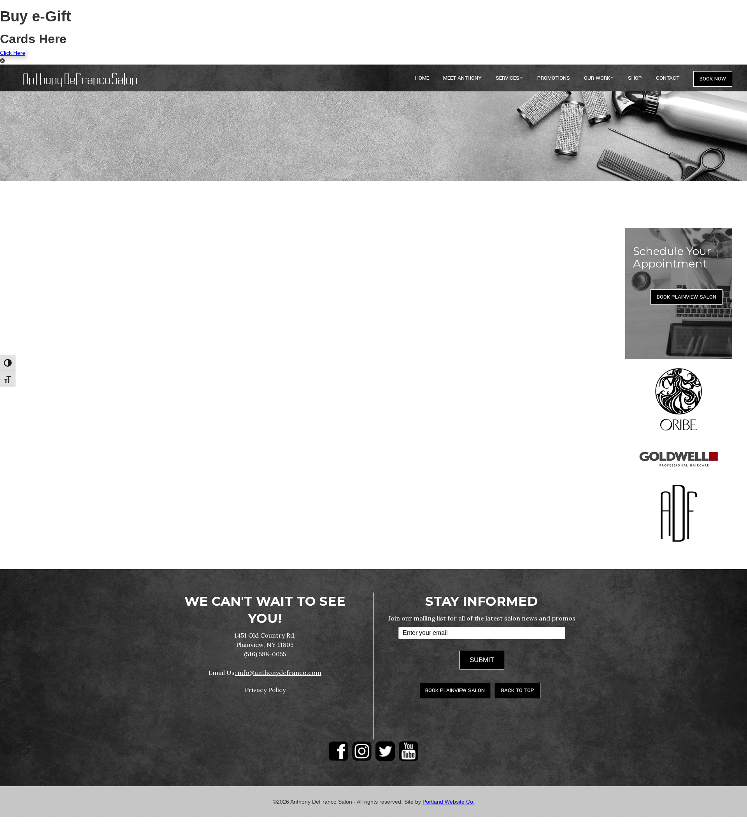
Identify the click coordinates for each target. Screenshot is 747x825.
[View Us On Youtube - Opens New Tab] (408, 751)
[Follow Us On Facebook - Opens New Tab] (338, 751)
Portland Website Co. (449, 802)
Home (422, 78)
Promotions (553, 78)
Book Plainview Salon (686, 297)
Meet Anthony (462, 78)
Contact (667, 78)
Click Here (12, 53)
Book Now (713, 78)
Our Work (597, 78)
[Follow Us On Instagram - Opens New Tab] (362, 751)
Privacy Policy (265, 690)
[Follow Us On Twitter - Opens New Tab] (385, 751)
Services (507, 78)
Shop (635, 78)
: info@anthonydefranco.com (278, 672)
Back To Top (517, 690)
